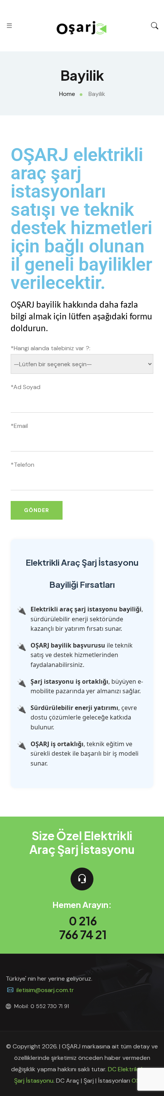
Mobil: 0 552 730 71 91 (41, 1006)
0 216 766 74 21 (83, 927)
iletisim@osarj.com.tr (45, 990)
